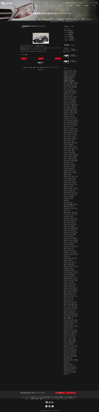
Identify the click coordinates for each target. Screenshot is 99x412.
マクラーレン (66, 152)
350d (75, 220)
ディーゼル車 (66, 218)
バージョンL (71, 268)
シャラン (69, 214)
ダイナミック (76, 266)
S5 (66, 124)
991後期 (72, 122)
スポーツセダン (72, 226)
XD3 (64, 134)
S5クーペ (70, 284)
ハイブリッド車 (69, 158)
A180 (65, 158)
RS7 (69, 234)
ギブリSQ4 (65, 256)
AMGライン (75, 156)
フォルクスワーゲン (67, 208)
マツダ (76, 192)
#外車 (38, 67)
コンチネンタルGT (66, 369)
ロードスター (69, 174)
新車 (67, 126)
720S (72, 162)
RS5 (64, 222)
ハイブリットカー (66, 146)
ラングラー (68, 106)
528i (70, 164)
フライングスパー (66, 104)
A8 (77, 148)
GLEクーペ (71, 216)
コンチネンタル (74, 92)
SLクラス (70, 154)
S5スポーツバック (74, 142)
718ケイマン (73, 222)
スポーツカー (74, 158)
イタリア (71, 288)
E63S (64, 186)
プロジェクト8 (75, 120)
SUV (75, 100)
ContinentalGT (66, 92)
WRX (74, 242)
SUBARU (71, 244)
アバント (65, 178)
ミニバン (73, 214)
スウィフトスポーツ (67, 160)
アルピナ (75, 132)
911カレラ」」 (75, 252)
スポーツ (65, 136)
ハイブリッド (66, 180)
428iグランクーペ (66, 188)
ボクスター (70, 170)
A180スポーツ (66, 240)
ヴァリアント (66, 284)
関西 (67, 132)
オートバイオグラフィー (70, 264)
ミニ (67, 130)
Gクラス (70, 126)
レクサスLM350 (71, 196)
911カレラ (65, 122)
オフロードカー (66, 112)
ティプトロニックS (72, 218)
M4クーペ (65, 242)
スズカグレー (70, 272)
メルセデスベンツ (74, 108)
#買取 (41, 67)
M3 (75, 262)
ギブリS (65, 220)
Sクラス (74, 178)
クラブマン (71, 130)
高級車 (73, 150)
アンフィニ (65, 194)
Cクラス (76, 118)
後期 (72, 100)
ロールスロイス (66, 252)
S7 (66, 150)
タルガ (74, 232)
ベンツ (67, 100)
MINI (65, 130)
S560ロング (65, 266)
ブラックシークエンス (67, 142)
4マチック (71, 186)
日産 (69, 246)
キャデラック (66, 280)
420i (64, 100)
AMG (75, 106)
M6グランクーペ (66, 200)
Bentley (74, 90)
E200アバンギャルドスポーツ (68, 278)
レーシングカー (73, 116)
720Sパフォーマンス (72, 152)
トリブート (65, 234)
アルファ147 (66, 168)
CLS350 (76, 228)
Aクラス (65, 140)
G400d (65, 264)
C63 (76, 184)
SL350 (74, 154)
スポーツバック (70, 124)
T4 (72, 300)
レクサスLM (70, 260)
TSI (76, 214)
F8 (76, 232)
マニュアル (65, 148)
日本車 (65, 206)
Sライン (72, 236)
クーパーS (65, 190)
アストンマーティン (67, 118)
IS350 (77, 154)
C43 (64, 120)
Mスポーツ (70, 98)
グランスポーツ (66, 288)
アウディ (75, 122)
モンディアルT (74, 172)
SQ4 (68, 226)
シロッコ (72, 208)
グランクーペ (73, 180)
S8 (64, 124)
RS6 (76, 176)
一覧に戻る (41, 58)
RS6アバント (75, 124)
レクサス (65, 138)
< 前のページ (23, 58)
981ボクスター (66, 184)
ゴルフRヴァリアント (72, 286)
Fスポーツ (65, 156)
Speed (70, 92)
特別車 (67, 274)
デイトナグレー (66, 250)
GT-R (70, 250)
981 (64, 150)
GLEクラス (72, 220)
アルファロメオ (72, 166)
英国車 (73, 104)
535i (76, 128)
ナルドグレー (68, 222)
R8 (64, 268)
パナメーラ (69, 140)
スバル (71, 242)
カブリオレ (75, 112)
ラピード (72, 118)
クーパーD (75, 204)
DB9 (69, 228)
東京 (68, 230)
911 (71, 232)
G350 (69, 282)
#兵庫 (31, 67)
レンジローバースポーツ (67, 262)
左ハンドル (65, 182)
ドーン (71, 252)
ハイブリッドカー (66, 270)
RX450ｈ (65, 290)
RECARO (70, 294)
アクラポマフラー (74, 290)
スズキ (71, 146)
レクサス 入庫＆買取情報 (69, 38)
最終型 (65, 174)
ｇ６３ (72, 266)
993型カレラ (66, 260)
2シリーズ (65, 236)
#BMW (44, 67)
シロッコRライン (66, 216)
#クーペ (56, 67)
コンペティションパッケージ (68, 202)
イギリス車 (72, 228)
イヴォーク (71, 198)
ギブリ (77, 104)
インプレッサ (66, 246)
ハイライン (73, 164)
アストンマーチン (66, 96)
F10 (76, 296)
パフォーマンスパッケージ (68, 192)
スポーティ (74, 284)
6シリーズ (71, 112)
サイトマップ (71, 398)
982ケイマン (66, 224)
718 (76, 218)
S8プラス (65, 230)
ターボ (69, 182)
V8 (70, 104)
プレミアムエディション (67, 258)
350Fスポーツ (75, 138)
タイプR (72, 194)
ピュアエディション (74, 246)
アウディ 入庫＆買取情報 (68, 32)
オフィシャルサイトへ (90, 2)
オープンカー (66, 114)
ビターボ (70, 148)
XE (73, 114)
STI (76, 242)
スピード (72, 282)
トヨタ (76, 194)
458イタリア (72, 206)
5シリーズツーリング (72, 128)
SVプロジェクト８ (66, 116)
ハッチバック (66, 144)
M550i (65, 166)
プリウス (65, 244)
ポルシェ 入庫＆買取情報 (68, 36)
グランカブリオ (74, 182)
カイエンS (65, 228)
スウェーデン (66, 300)
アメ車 (73, 106)
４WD (68, 220)
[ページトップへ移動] (79, 393)
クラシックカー (66, 254)
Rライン (76, 208)
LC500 (71, 188)
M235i (69, 236)
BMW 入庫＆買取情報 (24, 54)
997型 (68, 166)
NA (73, 192)
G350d (74, 288)
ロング (77, 272)
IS (71, 138)
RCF (71, 234)
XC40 (70, 300)
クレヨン (73, 250)
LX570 (69, 138)
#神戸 (27, 67)
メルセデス (65, 128)
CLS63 (65, 108)
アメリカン (65, 282)
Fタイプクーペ (72, 296)
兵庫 (72, 140)
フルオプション (66, 204)
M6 (74, 190)
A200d (65, 292)
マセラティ (65, 102)
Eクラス (68, 186)
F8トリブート (71, 240)
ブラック (74, 170)
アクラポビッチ (72, 270)
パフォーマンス (66, 164)
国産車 (74, 234)
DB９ (71, 96)
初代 (69, 256)
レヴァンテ (73, 176)
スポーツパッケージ (72, 224)
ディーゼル (65, 98)
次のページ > (57, 58)
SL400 (68, 206)
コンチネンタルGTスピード (68, 90)
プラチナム (75, 280)
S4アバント (74, 148)
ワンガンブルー (74, 258)
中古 (73, 96)
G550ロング (65, 294)
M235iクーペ (75, 238)
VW (66, 214)
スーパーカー (66, 154)
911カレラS (71, 254)
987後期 (70, 144)
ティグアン (65, 272)
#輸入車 (34, 67)
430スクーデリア (74, 212)
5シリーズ (69, 136)
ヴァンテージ (70, 178)
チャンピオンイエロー (74, 160)
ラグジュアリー (66, 276)
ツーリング (73, 136)
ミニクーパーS (70, 190)
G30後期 (65, 172)
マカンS (75, 292)
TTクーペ (70, 238)
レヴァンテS (70, 102)
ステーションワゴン (69, 120)
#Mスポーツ (41, 69)
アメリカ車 (75, 110)
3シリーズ (69, 290)
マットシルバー (72, 276)
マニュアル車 (66, 162)
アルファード (66, 196)
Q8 (68, 242)
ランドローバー (69, 134)
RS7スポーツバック (73, 230)
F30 (73, 369)
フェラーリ (69, 172)
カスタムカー (66, 238)
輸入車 (74, 102)
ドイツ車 (65, 226)
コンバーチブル (75, 188)
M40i (76, 130)
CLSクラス (68, 108)
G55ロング (75, 254)
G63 (73, 126)
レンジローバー (66, 198)
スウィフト (75, 146)
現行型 (65, 132)
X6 (69, 162)
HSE (73, 262)
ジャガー (70, 114)
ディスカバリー (74, 134)
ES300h (67, 268)
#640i (53, 67)
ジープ (65, 106)
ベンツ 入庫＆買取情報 (68, 34)
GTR (69, 210)
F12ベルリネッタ (71, 184)
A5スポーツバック (66, 232)
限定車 (71, 110)
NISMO (69, 248)
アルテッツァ (70, 156)
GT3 (72, 248)
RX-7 (69, 194)
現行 (64, 126)
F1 (64, 214)
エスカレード (71, 280)
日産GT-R (65, 248)
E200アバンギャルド (72, 274)
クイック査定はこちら (80, 2)
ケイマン (71, 132)
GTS (68, 122)
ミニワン (74, 294)
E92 (64, 274)
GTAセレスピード (71, 168)
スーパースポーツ (66, 110)
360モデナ (75, 240)
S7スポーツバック (66, 296)
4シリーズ (74, 98)
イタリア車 (65, 170)
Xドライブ (65, 210)
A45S (71, 369)
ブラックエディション (67, 176)
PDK (68, 244)
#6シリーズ (49, 67)
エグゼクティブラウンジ (67, 212)
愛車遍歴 (71, 204)
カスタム (69, 150)
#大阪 (24, 67)
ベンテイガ (75, 278)
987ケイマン (66, 286)
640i (69, 180)
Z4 (74, 130)
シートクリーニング (70, 292)
